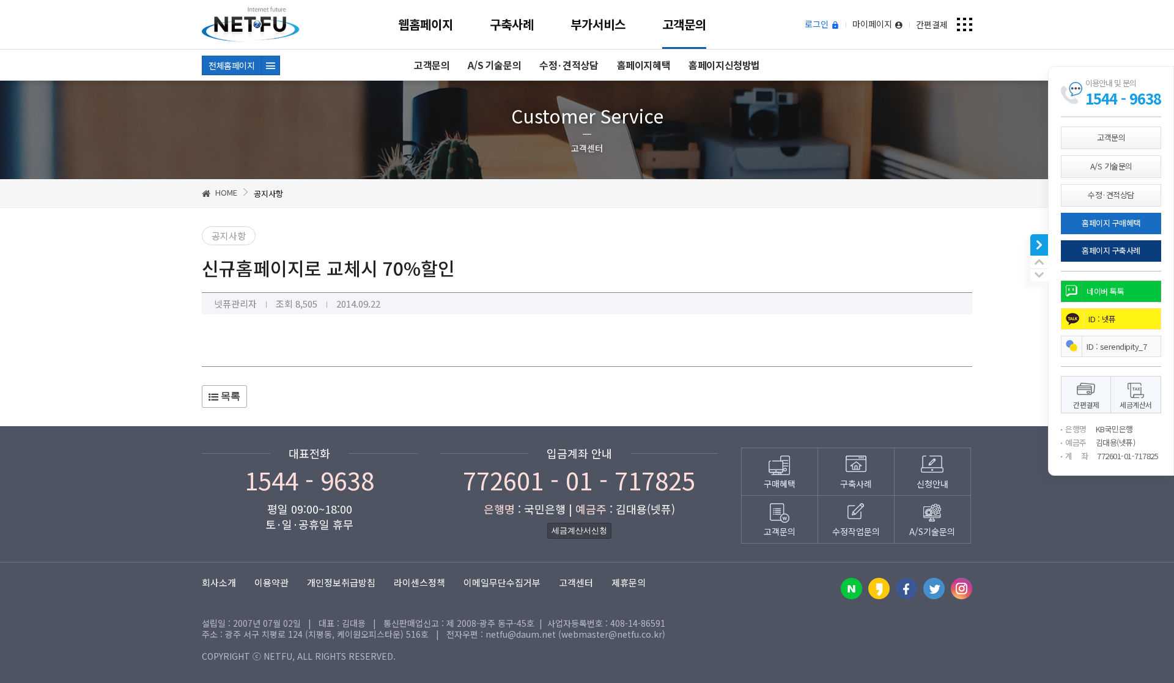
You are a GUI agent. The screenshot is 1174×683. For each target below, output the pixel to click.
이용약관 (271, 582)
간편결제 (932, 24)
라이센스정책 (419, 582)
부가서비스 (598, 24)
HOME (225, 192)
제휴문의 (628, 582)
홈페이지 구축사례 (1111, 250)
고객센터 (576, 582)
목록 (229, 396)
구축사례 (512, 24)
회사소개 (219, 582)
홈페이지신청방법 (724, 64)
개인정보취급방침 (341, 582)
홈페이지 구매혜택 (1111, 223)
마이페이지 (873, 24)
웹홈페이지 (425, 24)
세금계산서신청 (579, 530)
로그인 (818, 24)
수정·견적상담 (568, 64)
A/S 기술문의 (494, 64)
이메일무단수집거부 (502, 582)
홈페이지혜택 (644, 64)
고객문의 (684, 24)
